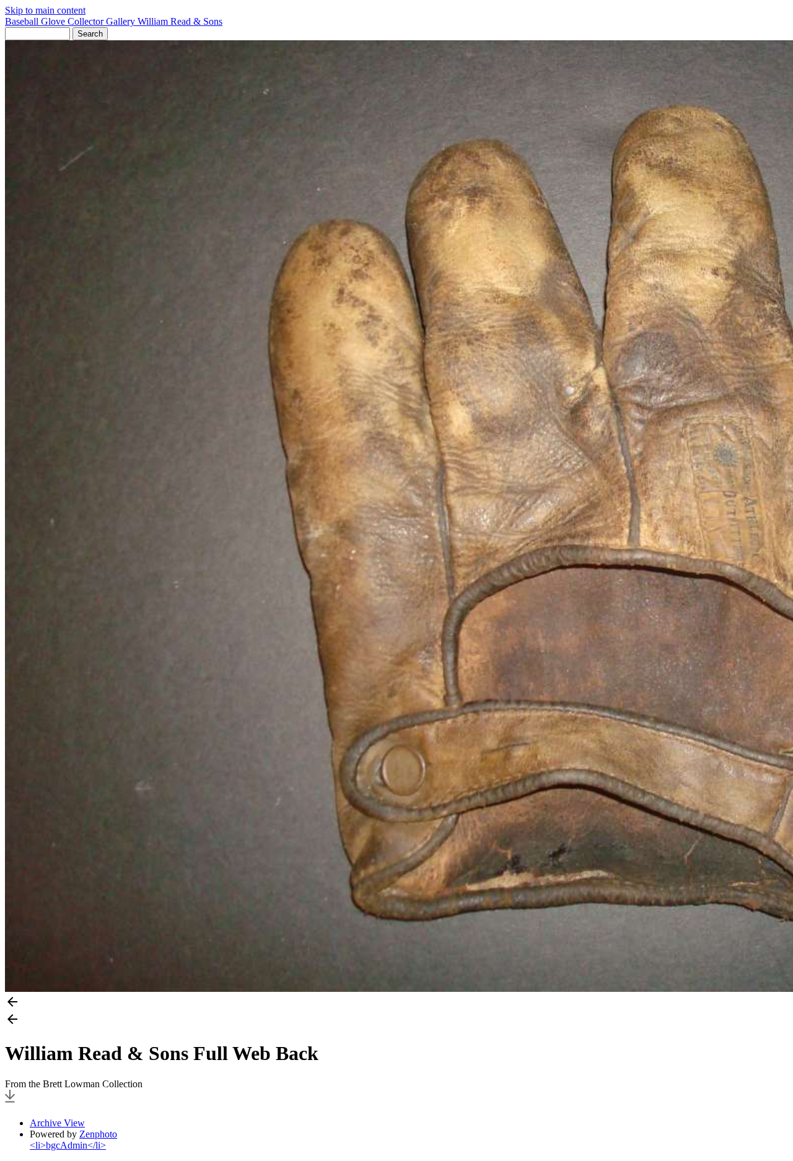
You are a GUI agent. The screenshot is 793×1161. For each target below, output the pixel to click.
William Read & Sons (180, 21)
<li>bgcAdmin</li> (68, 1145)
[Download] (10, 1102)
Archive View (57, 1123)
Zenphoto (98, 1134)
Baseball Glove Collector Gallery (71, 21)
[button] (396, 1003)
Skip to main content (45, 10)
